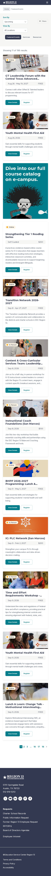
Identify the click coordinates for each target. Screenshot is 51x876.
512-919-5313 (9, 792)
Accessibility (8, 867)
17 (39, 746)
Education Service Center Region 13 (10, 2)
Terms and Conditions (12, 859)
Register (28, 102)
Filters (44, 21)
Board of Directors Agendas (16, 830)
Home (6, 9)
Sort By (6, 17)
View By (6, 26)
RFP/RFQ (7, 826)
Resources (37, 37)
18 (43, 746)
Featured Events (13, 37)
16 (35, 746)
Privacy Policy (9, 863)
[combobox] (15, 22)
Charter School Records (14, 813)
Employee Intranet (11, 836)
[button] (47, 2)
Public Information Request (16, 817)
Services (26, 37)
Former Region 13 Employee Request (20, 822)
